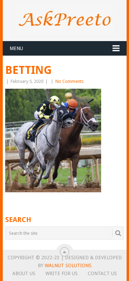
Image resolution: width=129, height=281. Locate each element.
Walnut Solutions (68, 265)
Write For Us (61, 273)
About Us (23, 273)
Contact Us (102, 273)
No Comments (69, 81)
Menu (16, 48)
